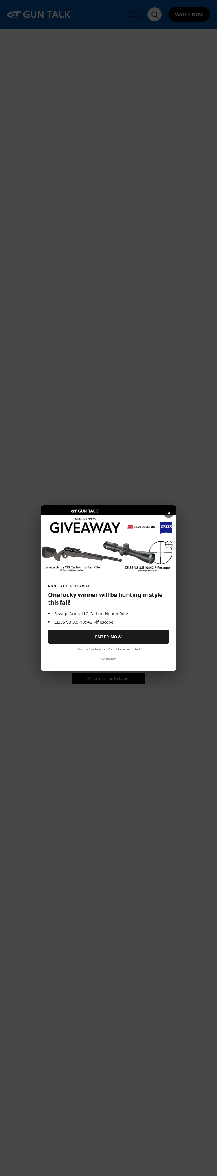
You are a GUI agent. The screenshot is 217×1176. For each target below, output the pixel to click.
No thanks (108, 659)
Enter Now (108, 636)
